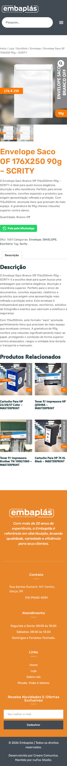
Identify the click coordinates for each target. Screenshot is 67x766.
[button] (61, 22)
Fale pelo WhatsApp (21, 228)
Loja (11, 48)
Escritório (22, 48)
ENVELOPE (50, 239)
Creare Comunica (46, 755)
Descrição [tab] (12, 255)
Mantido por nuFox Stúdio (33, 760)
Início (3, 48)
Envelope (35, 48)
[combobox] (27, 22)
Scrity (23, 244)
